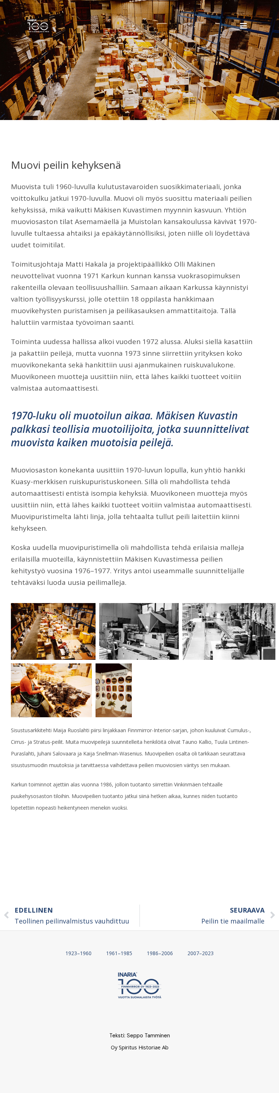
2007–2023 (200, 953)
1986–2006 (160, 953)
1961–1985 (119, 953)
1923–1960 (78, 953)
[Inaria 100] (38, 25)
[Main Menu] (243, 25)
